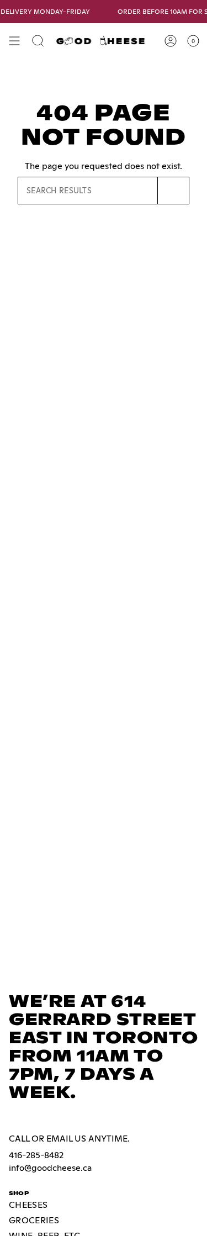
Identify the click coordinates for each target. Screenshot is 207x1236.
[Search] (173, 190)
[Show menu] (14, 41)
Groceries (34, 1220)
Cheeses (28, 1205)
